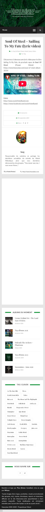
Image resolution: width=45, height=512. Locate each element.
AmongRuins (22, 440)
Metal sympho (11, 428)
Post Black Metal (12, 453)
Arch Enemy (11, 424)
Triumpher (10, 412)
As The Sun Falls (12, 391)
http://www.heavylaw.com (30, 172)
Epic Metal (22, 412)
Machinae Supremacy (26, 445)
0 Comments (23, 113)
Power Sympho (26, 420)
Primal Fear (24, 416)
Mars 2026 (10, 440)
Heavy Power (11, 416)
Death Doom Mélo (13, 395)
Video (34, 51)
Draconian (10, 432)
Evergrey (24, 428)
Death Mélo (23, 424)
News (30, 51)
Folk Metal (22, 403)
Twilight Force (11, 420)
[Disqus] (22, 211)
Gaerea (22, 449)
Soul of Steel (16, 51)
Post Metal (10, 403)
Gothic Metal (22, 432)
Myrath (9, 407)
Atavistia (34, 424)
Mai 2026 (10, 399)
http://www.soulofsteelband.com (16, 101)
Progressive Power (22, 407)
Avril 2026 (33, 403)
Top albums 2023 (21, 355)
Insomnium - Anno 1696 (24, 367)
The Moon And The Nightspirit (27, 399)
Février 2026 (11, 445)
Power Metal (24, 51)
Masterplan (10, 436)
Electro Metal (11, 449)
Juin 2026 (34, 428)
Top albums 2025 (21, 330)
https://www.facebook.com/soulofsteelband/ (21, 104)
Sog (25, 54)
